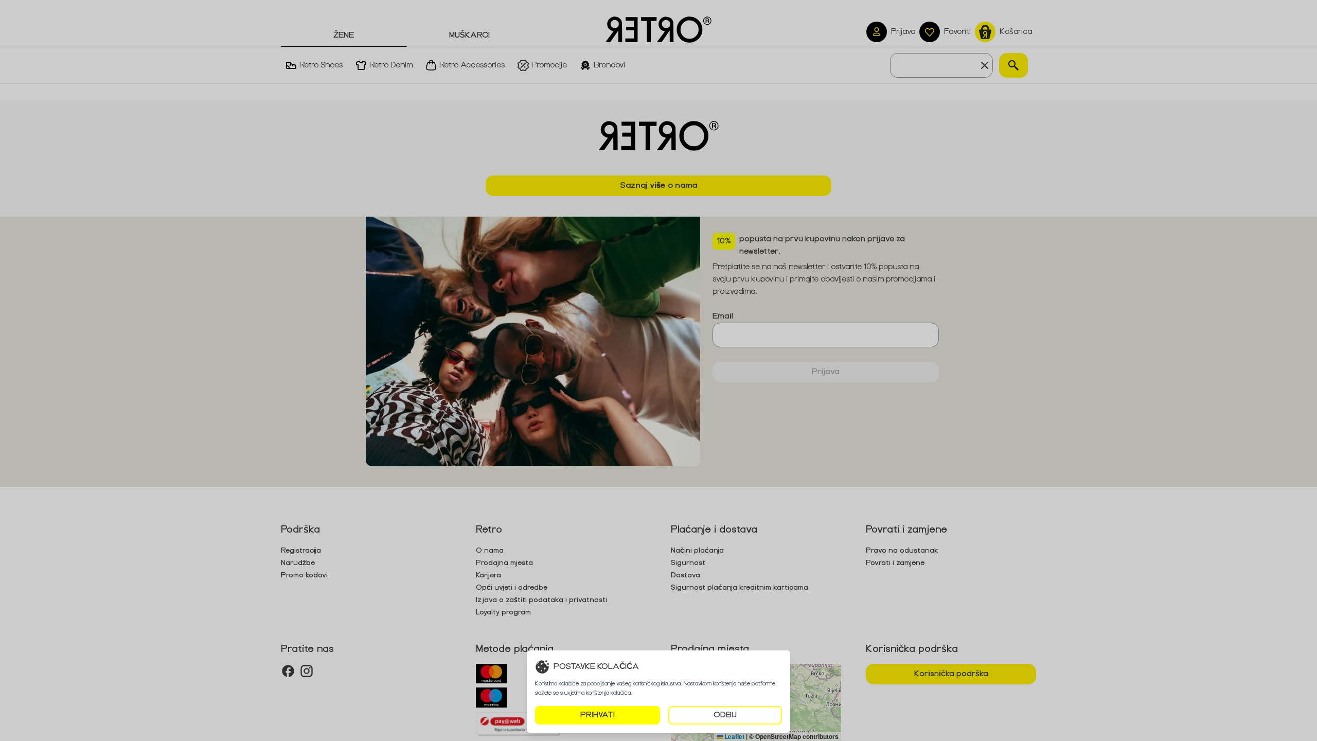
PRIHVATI (597, 715)
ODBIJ (725, 715)
